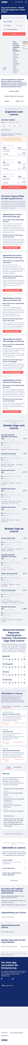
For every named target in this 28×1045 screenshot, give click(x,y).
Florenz (4, 126)
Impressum (4, 1032)
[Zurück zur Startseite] (4, 2)
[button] (8, 25)
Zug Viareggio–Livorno (7, 932)
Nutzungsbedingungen (16, 1032)
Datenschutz (4, 1035)
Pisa (10, 126)
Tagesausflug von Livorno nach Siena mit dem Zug (12, 381)
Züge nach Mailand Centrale (9, 946)
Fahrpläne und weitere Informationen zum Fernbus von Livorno (14, 901)
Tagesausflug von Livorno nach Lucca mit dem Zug (12, 299)
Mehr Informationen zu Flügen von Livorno (14, 905)
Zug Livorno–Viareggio (7, 917)
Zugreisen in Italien (16, 953)
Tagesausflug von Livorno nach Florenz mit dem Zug (12, 256)
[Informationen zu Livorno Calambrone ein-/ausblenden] (25, 868)
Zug (8, 953)
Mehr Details (5, 130)
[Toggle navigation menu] (26, 2)
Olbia (19, 126)
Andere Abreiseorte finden (11, 122)
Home (3, 953)
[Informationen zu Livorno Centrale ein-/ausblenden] (25, 862)
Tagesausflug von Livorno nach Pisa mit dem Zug (12, 215)
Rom (14, 126)
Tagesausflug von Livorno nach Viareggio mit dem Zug (13, 340)
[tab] (6, 706)
